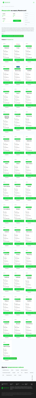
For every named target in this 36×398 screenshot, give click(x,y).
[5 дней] (13, 16)
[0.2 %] (3, 21)
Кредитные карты (11, 384)
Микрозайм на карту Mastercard (9, 6)
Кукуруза (13, 372)
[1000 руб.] (2, 16)
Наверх (32, 379)
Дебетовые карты (17, 384)
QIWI (3, 375)
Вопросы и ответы (26, 384)
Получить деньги (7, 59)
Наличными (31, 372)
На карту (20, 375)
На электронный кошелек (6, 372)
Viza (21, 372)
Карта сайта (32, 384)
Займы (2, 6)
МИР (18, 372)
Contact (15, 375)
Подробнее (7, 61)
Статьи (23, 384)
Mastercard (26, 372)
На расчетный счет (9, 375)
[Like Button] (2, 33)
